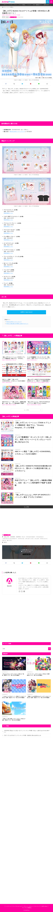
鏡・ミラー (9, 540)
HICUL (5, 542)
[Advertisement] (26, 105)
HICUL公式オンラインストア (17, 131)
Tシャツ (23, 536)
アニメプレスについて (17, 906)
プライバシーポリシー (28, 906)
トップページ (8, 906)
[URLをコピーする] (47, 84)
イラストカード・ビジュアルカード (10, 538)
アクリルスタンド (39, 536)
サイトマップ (37, 906)
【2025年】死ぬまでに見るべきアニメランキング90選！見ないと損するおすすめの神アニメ (27, 731)
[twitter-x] (22, 591)
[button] (6, 84)
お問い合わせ (44, 906)
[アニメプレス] (8, 2)
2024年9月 (18, 536)
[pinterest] (24, 591)
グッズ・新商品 (13, 17)
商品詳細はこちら (8, 213)
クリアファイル (21, 538)
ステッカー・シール (29, 538)
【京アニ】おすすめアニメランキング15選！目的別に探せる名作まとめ (22, 735)
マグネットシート (43, 538)
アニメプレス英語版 (26, 907)
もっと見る (26, 409)
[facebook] (19, 591)
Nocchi (9, 586)
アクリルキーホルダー (30, 536)
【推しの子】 (6, 536)
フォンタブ (37, 538)
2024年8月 (12, 536)
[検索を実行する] (49, 648)
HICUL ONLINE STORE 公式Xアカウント (17, 323)
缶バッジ (4, 540)
